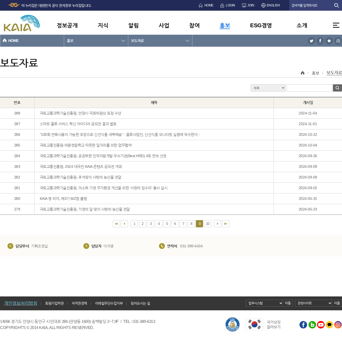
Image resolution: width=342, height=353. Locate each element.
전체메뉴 (336, 25)
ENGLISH (273, 5)
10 (207, 224)
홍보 (225, 25)
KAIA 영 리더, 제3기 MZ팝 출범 (63, 198)
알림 (133, 25)
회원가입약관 (54, 303)
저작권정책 (79, 303)
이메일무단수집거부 (109, 303)
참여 (194, 25)
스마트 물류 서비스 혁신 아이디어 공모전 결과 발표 (78, 124)
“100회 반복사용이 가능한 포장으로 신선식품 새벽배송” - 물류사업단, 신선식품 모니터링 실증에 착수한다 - (120, 134)
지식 (103, 25)
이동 (288, 303)
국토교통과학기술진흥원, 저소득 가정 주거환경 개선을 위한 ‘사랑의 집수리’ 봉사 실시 (104, 188)
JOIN (250, 5)
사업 (164, 25)
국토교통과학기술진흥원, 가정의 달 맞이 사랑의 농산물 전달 (85, 209)
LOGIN (230, 5)
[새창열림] (311, 41)
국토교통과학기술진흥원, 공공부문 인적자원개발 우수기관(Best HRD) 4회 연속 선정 (103, 156)
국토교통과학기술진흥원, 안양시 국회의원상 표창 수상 (80, 113)
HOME (208, 5)
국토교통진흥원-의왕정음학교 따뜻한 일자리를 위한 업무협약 (86, 145)
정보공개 (67, 25)
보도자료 (137, 40)
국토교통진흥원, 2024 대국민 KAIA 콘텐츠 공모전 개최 (81, 166)
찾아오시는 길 (140, 303)
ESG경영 (261, 25)
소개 (302, 25)
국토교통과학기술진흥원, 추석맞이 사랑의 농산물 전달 (80, 177)
